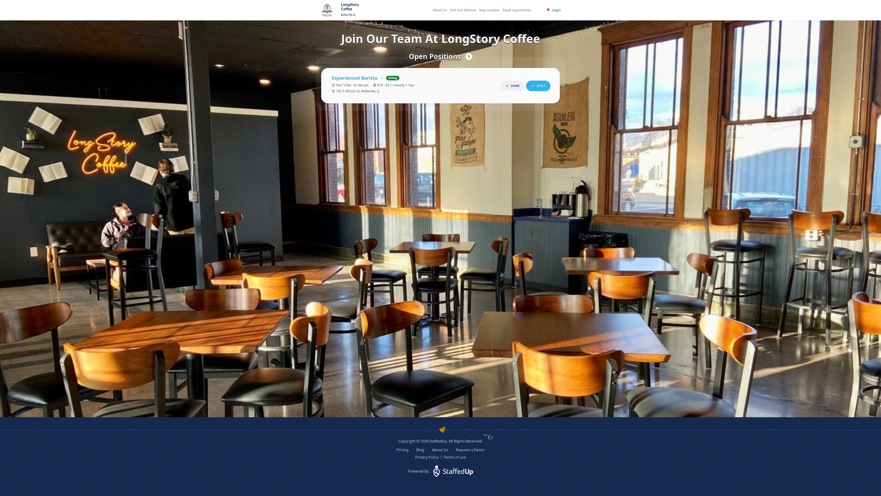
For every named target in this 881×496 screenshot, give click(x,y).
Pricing (402, 449)
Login (556, 10)
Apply (540, 85)
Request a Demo (470, 449)
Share (514, 85)
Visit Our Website (463, 10)
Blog (420, 449)
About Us (440, 10)
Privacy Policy (427, 457)
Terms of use (454, 457)
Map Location (489, 10)
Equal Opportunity (516, 10)
